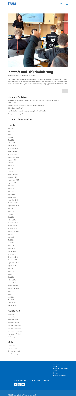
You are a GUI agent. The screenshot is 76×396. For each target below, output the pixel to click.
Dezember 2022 (13, 223)
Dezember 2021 (13, 254)
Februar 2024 (12, 194)
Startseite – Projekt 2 (15, 328)
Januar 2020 (12, 306)
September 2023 (13, 206)
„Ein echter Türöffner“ (15, 108)
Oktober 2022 (12, 228)
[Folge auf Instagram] (19, 384)
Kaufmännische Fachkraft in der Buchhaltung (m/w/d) (26, 105)
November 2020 (13, 286)
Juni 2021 (11, 271)
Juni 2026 (11, 131)
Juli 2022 (11, 234)
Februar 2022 (12, 248)
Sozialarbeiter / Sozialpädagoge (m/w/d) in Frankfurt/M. (27, 111)
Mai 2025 (10, 168)
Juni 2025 (11, 166)
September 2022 (13, 231)
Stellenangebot (13, 337)
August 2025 (12, 160)
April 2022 (11, 243)
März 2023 (11, 217)
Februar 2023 (12, 220)
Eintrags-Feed (12, 348)
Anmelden (11, 345)
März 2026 (11, 140)
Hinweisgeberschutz (59, 375)
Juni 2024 (11, 188)
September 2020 (13, 288)
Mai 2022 (10, 240)
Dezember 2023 (13, 200)
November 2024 (13, 174)
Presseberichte (13, 320)
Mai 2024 (10, 191)
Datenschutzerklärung (60, 369)
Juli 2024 (11, 186)
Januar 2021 (12, 283)
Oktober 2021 (12, 260)
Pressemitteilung (14, 323)
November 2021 (13, 257)
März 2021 (11, 277)
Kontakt (55, 373)
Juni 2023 (11, 211)
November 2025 (13, 151)
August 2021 (12, 266)
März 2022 (11, 246)
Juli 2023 (11, 208)
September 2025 (13, 157)
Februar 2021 (12, 280)
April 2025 (11, 171)
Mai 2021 (10, 274)
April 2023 (11, 214)
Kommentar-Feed (14, 351)
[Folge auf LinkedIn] (23, 384)
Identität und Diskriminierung (30, 72)
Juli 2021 (11, 268)
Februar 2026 (12, 143)
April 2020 (11, 297)
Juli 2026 (11, 129)
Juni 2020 (11, 291)
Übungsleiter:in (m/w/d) (16, 114)
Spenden (55, 371)
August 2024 (12, 183)
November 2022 (13, 226)
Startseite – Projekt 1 (15, 325)
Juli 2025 (11, 163)
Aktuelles (33, 75)
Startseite (56, 364)
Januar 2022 (12, 251)
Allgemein (11, 317)
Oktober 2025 (12, 154)
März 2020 (11, 300)
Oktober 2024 (12, 177)
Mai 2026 (10, 134)
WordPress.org (13, 354)
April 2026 (11, 137)
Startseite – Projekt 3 (15, 331)
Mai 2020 (10, 294)
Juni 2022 (11, 237)
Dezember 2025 (13, 148)
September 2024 (13, 180)
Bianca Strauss (14, 75)
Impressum (56, 366)
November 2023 (13, 203)
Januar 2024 (12, 197)
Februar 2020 (12, 303)
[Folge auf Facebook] (15, 384)
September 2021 (13, 263)
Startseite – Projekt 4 (15, 334)
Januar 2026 (12, 146)
